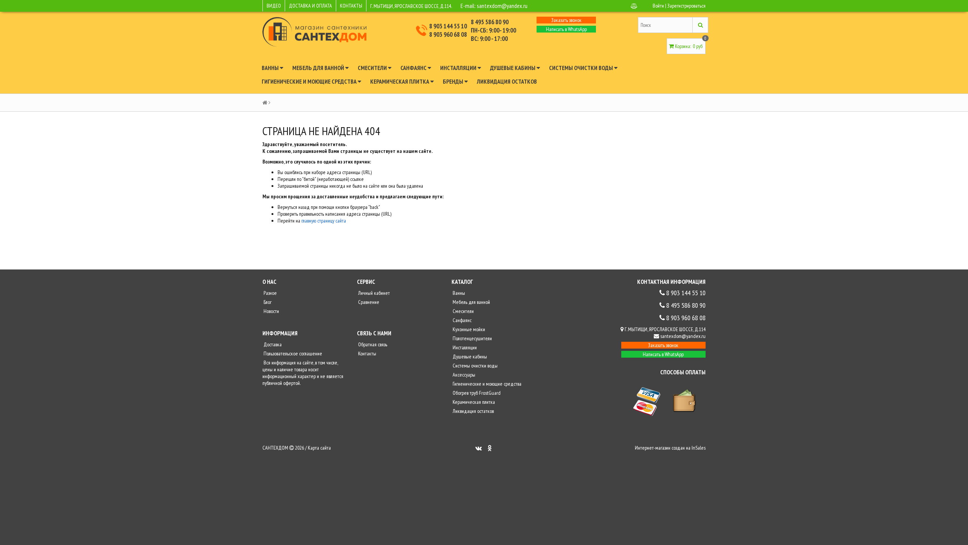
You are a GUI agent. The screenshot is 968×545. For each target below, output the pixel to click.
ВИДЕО (274, 5)
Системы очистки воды (581, 68)
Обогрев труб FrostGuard (476, 392)
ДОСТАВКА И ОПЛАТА (310, 5)
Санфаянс (414, 68)
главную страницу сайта (323, 220)
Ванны (271, 68)
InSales (699, 447)
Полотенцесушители (471, 338)
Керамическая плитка (400, 81)
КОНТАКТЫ (351, 5)
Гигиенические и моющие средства (310, 81)
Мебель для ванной (318, 68)
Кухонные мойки (468, 329)
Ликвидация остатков (507, 81)
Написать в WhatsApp (566, 29)
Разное (269, 293)
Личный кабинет (373, 293)
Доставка (272, 344)
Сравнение (368, 302)
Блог (266, 302)
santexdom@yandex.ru (502, 5)
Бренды (453, 81)
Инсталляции (459, 68)
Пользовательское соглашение (292, 353)
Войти (658, 5)
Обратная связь (372, 344)
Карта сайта (319, 447)
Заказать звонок (566, 20)
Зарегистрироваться (686, 5)
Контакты (366, 353)
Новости (270, 311)
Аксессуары (463, 374)
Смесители (373, 68)
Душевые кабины (513, 68)
